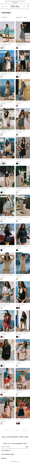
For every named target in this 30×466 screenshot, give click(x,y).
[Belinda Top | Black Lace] (7, 350)
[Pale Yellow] (1, 163)
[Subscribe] (27, 446)
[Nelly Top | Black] (7, 176)
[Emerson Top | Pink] (7, 407)
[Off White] (3, 192)
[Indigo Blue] (1, 250)
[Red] (1, 394)
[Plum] (19, 308)
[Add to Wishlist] (12, 23)
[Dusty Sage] (17, 192)
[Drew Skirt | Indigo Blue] (7, 234)
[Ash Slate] (17, 48)
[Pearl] (17, 279)
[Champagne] (1, 106)
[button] (27, 6)
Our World (5, 450)
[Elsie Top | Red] (7, 379)
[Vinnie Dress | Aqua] (7, 32)
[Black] (17, 77)
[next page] (27, 430)
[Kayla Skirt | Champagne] (7, 90)
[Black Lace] (17, 337)
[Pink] (5, 163)
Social (4, 458)
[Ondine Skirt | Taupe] (7, 119)
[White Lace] (19, 337)
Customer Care (7, 454)
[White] (3, 48)
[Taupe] (1, 134)
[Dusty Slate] (17, 106)
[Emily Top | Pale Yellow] (7, 147)
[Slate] (17, 134)
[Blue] (3, 163)
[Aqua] (1, 48)
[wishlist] (24, 6)
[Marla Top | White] (7, 292)
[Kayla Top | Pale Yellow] (7, 263)
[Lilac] (17, 366)
